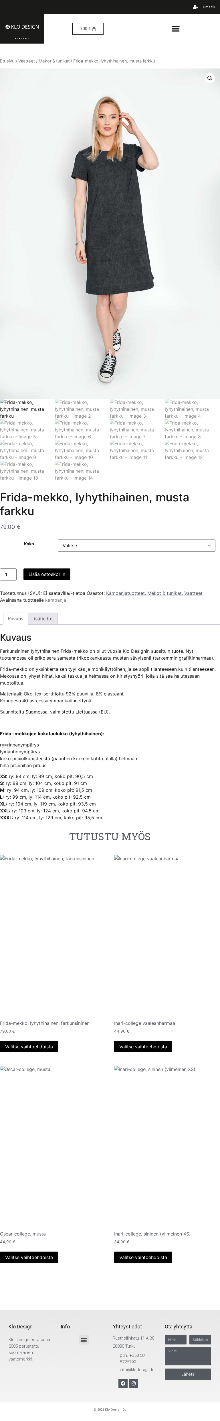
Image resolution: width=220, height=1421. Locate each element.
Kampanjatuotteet (125, 593)
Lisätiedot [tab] (42, 618)
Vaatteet (26, 61)
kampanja (55, 600)
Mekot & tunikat (54, 61)
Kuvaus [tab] (15, 618)
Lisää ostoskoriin (47, 574)
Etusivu (7, 61)
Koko (29, 544)
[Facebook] (123, 1383)
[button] (175, 28)
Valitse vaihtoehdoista (29, 1046)
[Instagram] (133, 1383)
